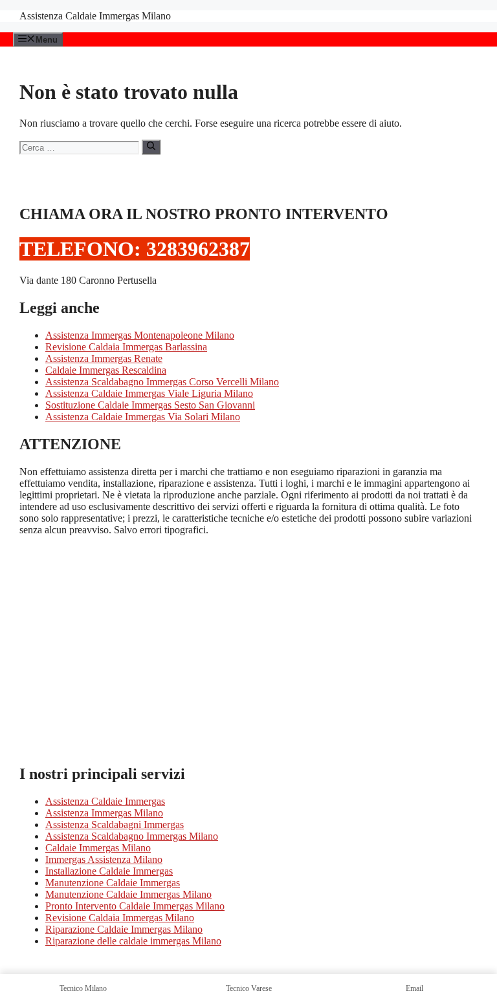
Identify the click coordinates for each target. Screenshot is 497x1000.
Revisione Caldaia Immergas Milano (119, 917)
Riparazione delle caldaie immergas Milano (133, 940)
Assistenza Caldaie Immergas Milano (95, 15)
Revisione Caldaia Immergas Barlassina (126, 346)
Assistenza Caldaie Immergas (105, 801)
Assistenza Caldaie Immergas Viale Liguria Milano (149, 393)
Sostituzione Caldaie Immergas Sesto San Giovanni (150, 404)
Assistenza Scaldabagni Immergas (114, 824)
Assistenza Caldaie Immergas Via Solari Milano (142, 416)
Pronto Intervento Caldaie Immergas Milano (135, 905)
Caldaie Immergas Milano (98, 847)
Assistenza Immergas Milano (104, 812)
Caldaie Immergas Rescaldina (105, 370)
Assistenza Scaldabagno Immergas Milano (131, 836)
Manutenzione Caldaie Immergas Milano (128, 894)
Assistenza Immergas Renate (103, 358)
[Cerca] (151, 147)
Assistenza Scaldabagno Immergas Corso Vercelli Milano (162, 381)
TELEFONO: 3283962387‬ (134, 249)
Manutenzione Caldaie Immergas (112, 882)
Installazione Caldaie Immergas (109, 871)
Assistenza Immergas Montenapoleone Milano (139, 335)
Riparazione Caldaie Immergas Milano (124, 929)
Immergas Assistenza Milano (103, 859)
